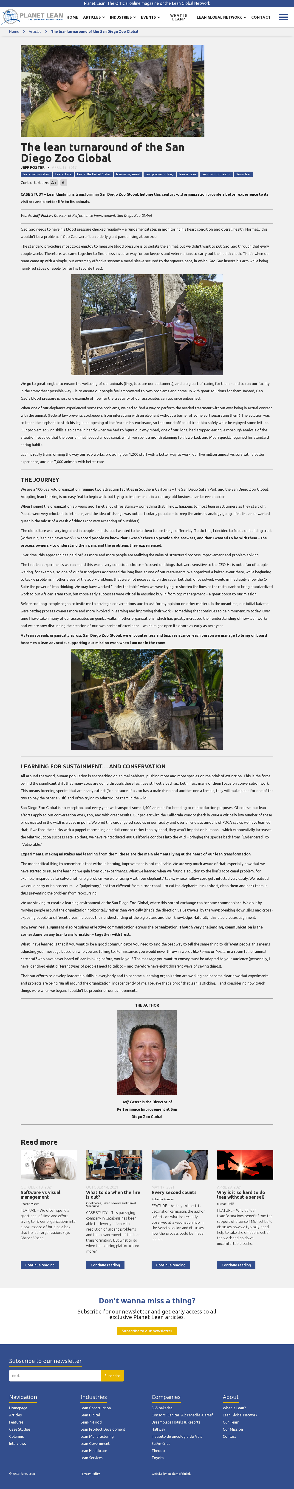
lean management (128, 174)
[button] (94, 17)
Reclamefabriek (179, 1473)
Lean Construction (95, 1408)
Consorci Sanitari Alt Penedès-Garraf (182, 1415)
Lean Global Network (240, 1415)
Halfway (158, 1429)
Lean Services (91, 1458)
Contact (261, 17)
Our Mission (233, 1429)
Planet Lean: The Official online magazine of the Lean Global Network (147, 3)
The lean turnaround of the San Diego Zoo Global (94, 31)
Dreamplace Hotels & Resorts (176, 1422)
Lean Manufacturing (97, 1436)
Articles (35, 31)
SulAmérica (161, 1443)
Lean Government (95, 1443)
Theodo (158, 1450)
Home (73, 17)
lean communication (36, 174)
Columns (16, 1436)
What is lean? (178, 17)
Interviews (17, 1443)
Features (16, 1422)
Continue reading (39, 1265)
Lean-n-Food (91, 1422)
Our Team (231, 1422)
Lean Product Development (102, 1429)
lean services (187, 174)
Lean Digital (90, 1415)
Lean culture (63, 174)
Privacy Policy (90, 1473)
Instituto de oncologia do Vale (177, 1436)
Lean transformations (216, 174)
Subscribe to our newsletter (147, 1330)
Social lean (243, 174)
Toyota (158, 1458)
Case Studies (20, 1429)
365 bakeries (162, 1408)
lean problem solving (160, 174)
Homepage (18, 1408)
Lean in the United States (93, 174)
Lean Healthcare (93, 1450)
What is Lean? (234, 1408)
